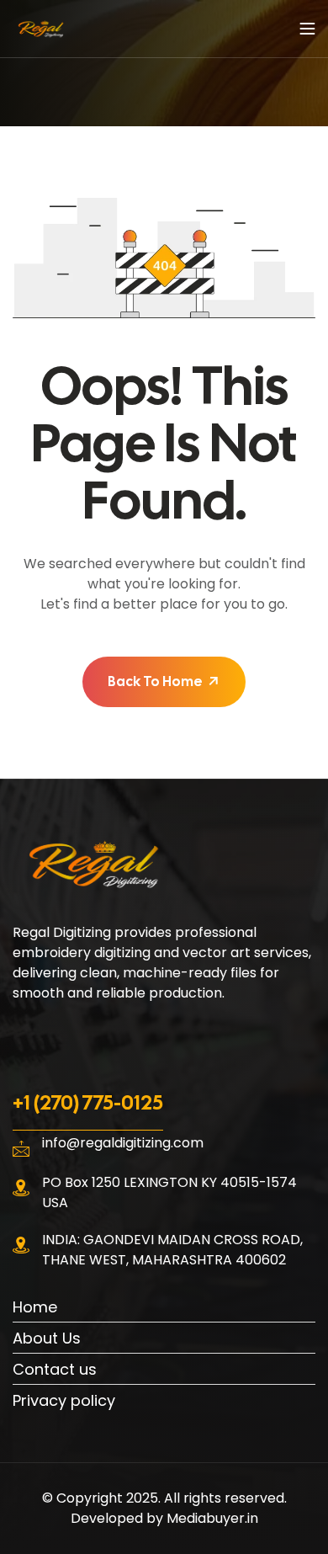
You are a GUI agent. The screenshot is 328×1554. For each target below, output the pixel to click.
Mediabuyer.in (212, 1518)
